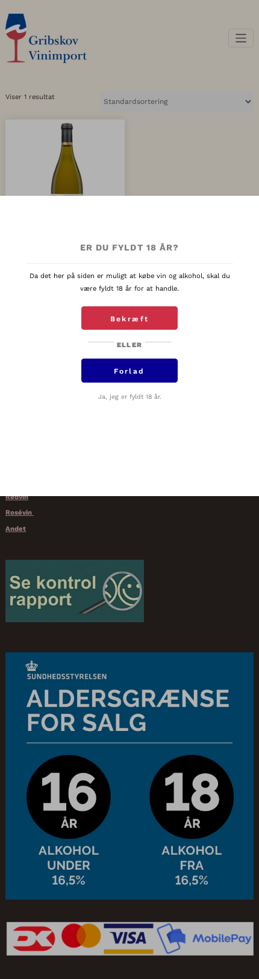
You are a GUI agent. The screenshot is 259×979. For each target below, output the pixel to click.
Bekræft (129, 319)
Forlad (129, 371)
